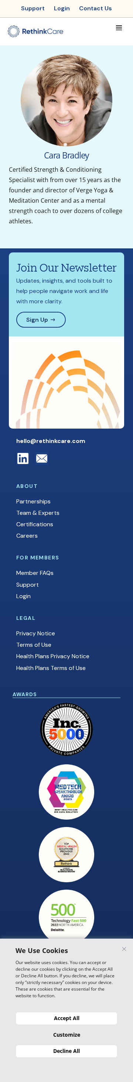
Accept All (66, 1018)
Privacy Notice (35, 633)
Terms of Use (33, 645)
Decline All (66, 1050)
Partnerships (33, 501)
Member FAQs (35, 573)
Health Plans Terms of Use (51, 668)
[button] (118, 27)
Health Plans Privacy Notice (52, 656)
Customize (66, 1034)
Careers (27, 536)
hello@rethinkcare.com (50, 441)
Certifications (34, 524)
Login (23, 596)
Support (27, 585)
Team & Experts (37, 513)
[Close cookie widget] (124, 949)
